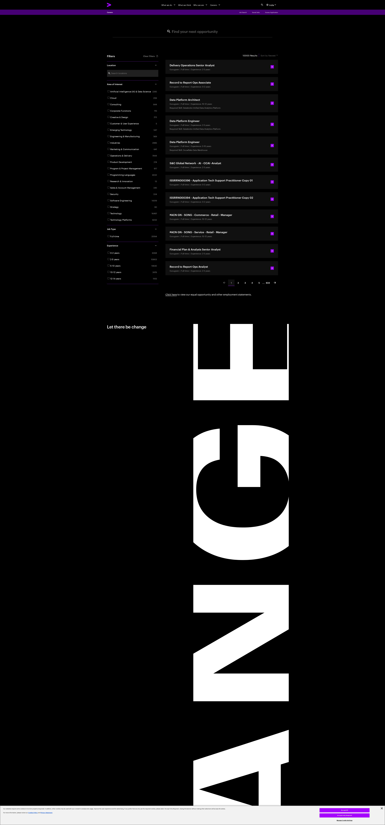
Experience (112, 245)
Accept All (344, 810)
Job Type (111, 229)
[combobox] (132, 73)
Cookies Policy (33, 812)
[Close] (382, 808)
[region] (192, 815)
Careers (110, 12)
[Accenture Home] (115, 5)
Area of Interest (114, 84)
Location (111, 65)
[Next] (275, 283)
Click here (171, 294)
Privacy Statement (46, 812)
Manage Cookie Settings (344, 820)
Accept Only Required (344, 815)
